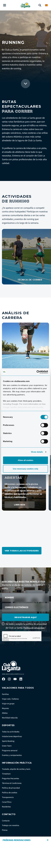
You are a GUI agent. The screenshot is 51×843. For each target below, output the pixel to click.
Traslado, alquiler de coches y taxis (16, 769)
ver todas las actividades (22, 550)
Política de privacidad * (34, 628)
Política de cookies (9, 792)
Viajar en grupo (8, 703)
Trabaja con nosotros (10, 825)
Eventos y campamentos (12, 755)
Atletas (5, 713)
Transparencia (8, 797)
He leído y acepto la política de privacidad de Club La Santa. (26, 626)
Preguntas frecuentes (10, 778)
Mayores (5, 708)
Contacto (6, 820)
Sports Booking (8, 741)
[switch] (44, 425)
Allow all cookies (25, 460)
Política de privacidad (11, 788)
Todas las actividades (10, 731)
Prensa (4, 830)
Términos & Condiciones (11, 783)
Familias (5, 694)
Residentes (6, 806)
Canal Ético (6, 802)
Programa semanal (9, 750)
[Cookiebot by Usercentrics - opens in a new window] (36, 372)
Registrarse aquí (26, 617)
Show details (37, 452)
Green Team (7, 745)
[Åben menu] (4, 5)
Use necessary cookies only (25, 469)
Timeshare (6, 773)
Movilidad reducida (10, 717)
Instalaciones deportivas (12, 736)
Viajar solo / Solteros (10, 699)
